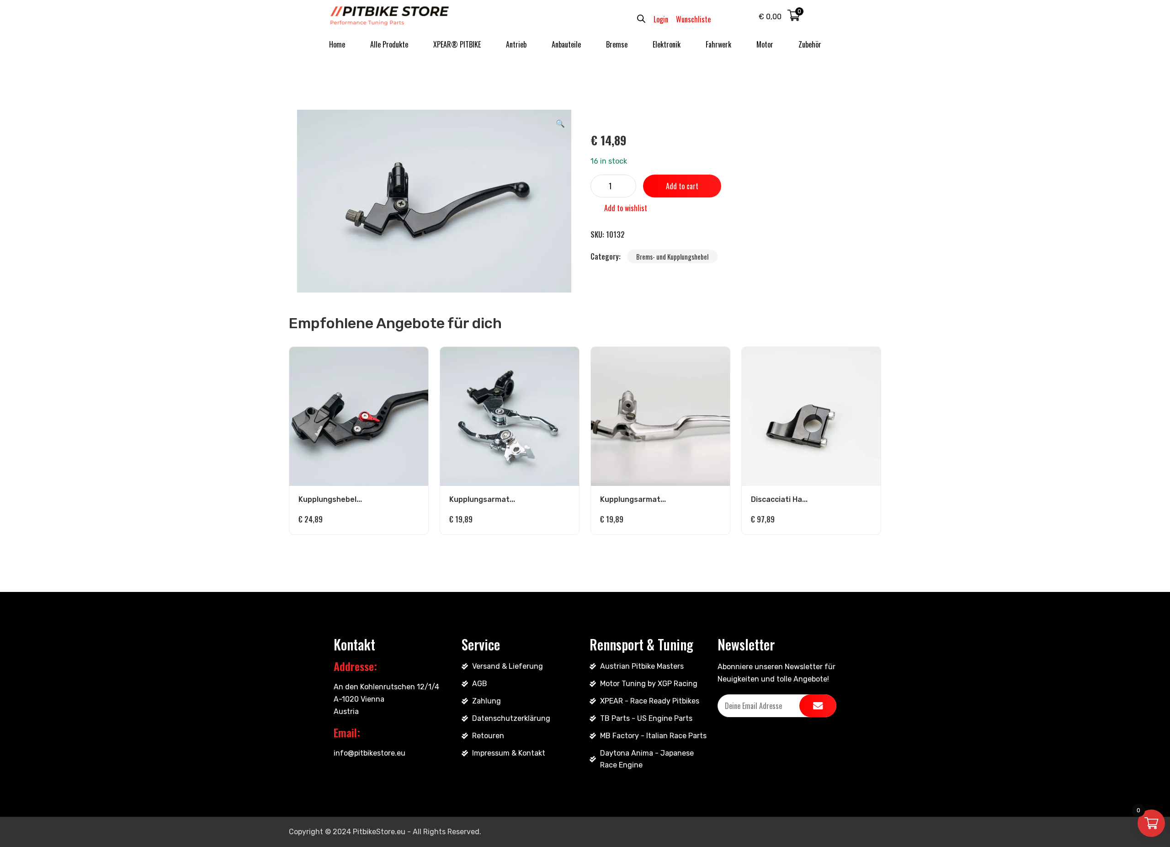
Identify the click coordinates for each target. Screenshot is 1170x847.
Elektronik (667, 44)
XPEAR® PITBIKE (457, 44)
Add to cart (682, 186)
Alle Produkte (389, 44)
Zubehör (809, 44)
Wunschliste (693, 19)
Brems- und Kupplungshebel (672, 256)
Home (337, 44)
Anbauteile (566, 44)
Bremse (617, 44)
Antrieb (516, 44)
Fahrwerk (718, 44)
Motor (764, 44)
